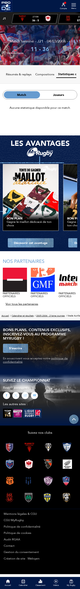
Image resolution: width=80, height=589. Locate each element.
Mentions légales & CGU (20, 513)
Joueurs (58, 94)
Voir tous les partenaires (22, 304)
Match (21, 94)
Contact (9, 545)
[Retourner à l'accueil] (6, 13)
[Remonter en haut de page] (74, 419)
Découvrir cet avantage (30, 242)
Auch (64, 53)
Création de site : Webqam (22, 558)
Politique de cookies (17, 533)
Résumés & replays (18, 74)
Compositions (44, 74)
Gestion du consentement (21, 552)
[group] (35, 19)
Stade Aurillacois (15, 53)
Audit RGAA (12, 539)
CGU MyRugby (14, 520)
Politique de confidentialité (22, 526)
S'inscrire (15, 348)
